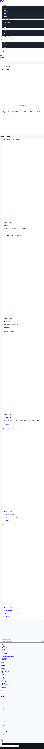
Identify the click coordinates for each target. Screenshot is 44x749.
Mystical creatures (6, 66)
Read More (7, 231)
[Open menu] (1, 59)
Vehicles (3, 721)
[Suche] (42, 641)
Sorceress (7, 321)
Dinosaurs (5, 16)
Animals (3, 702)
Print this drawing (22, 105)
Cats (5, 13)
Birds (5, 10)
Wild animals (6, 7)
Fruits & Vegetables (7, 22)
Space (4, 39)
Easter (5, 47)
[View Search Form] (1, 56)
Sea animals (6, 11)
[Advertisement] (22, 122)
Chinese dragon (9, 515)
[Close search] (1, 744)
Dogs (5, 14)
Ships (5, 33)
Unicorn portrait (9, 610)
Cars (5, 30)
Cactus (5, 27)
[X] (2, 1)
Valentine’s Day (6, 45)
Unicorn (6, 225)
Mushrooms (6, 25)
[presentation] (23, 179)
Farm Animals (6, 8)
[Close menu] (0, 699)
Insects (5, 17)
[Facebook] (1, 1)
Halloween (6, 44)
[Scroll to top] (1, 697)
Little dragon (8, 417)
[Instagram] (3, 1)
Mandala (4, 48)
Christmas (5, 42)
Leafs (5, 24)
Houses (4, 50)
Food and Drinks (6, 36)
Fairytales (5, 37)
